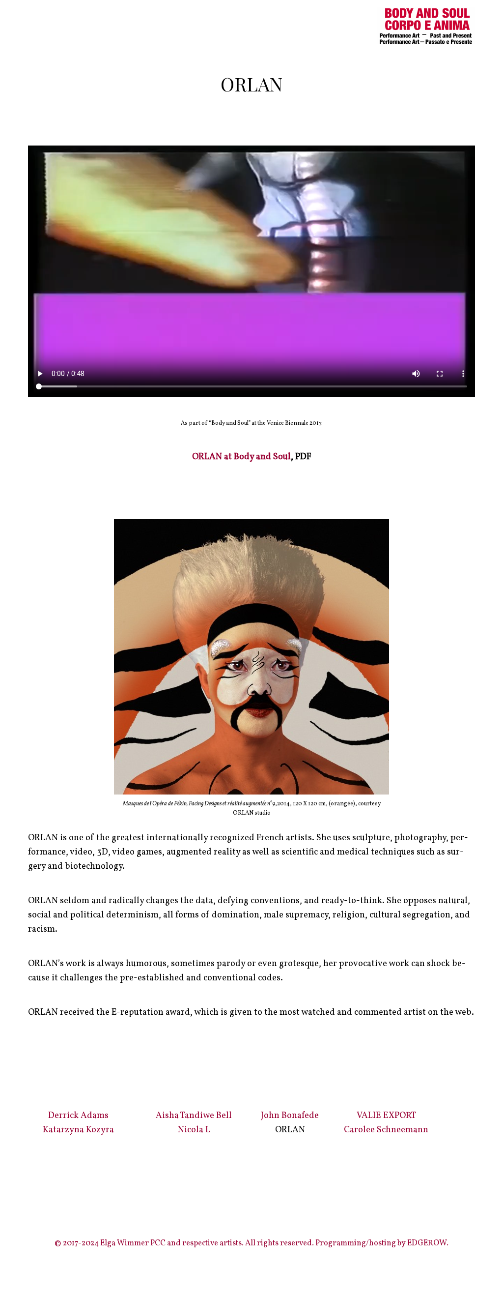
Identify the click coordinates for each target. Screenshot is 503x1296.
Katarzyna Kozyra (78, 1130)
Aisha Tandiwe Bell (194, 1116)
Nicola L (194, 1130)
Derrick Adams (78, 1116)
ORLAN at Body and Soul (241, 457)
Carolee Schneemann (386, 1130)
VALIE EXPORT (386, 1116)
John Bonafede (290, 1116)
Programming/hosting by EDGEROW (381, 1243)
